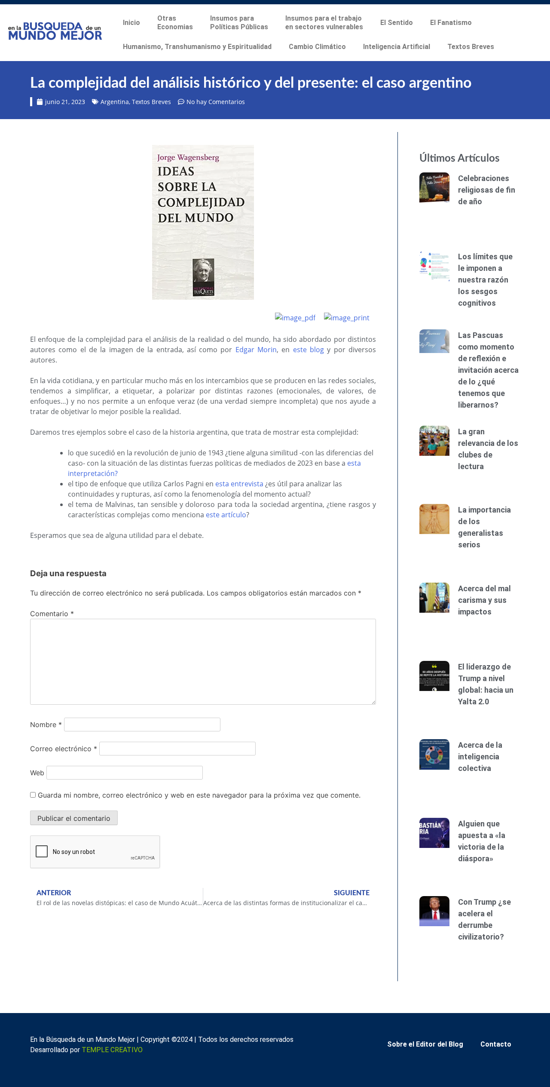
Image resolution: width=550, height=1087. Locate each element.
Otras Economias (175, 22)
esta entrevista (239, 483)
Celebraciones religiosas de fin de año (486, 190)
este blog (308, 349)
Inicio (131, 22)
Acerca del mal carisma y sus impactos (484, 600)
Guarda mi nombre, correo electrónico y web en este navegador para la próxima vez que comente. (199, 795)
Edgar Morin (256, 349)
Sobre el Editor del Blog (425, 1044)
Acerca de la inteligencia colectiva (480, 756)
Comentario (52, 613)
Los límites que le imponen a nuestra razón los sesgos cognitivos (485, 279)
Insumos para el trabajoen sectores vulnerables (324, 22)
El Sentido (396, 22)
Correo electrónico (63, 748)
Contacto (495, 1044)
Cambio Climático (317, 47)
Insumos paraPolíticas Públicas (239, 22)
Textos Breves (470, 47)
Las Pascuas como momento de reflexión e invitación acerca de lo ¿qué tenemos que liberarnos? (488, 370)
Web (37, 772)
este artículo (226, 514)
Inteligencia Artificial (396, 47)
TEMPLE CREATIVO (112, 1050)
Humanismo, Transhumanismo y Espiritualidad (197, 47)
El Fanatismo (451, 22)
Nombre (46, 724)
